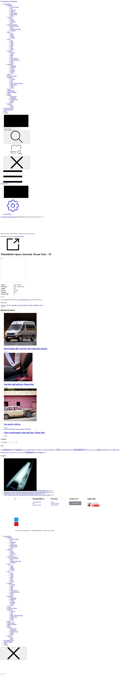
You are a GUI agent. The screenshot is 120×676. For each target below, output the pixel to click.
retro (10, 452)
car (18, 305)
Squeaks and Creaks (15, 29)
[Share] (3, 673)
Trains (12, 86)
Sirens (12, 16)
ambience (7, 449)
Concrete (12, 52)
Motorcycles (13, 85)
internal (25, 305)
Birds (11, 18)
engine (51, 449)
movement (103, 449)
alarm (2, 449)
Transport (12, 30)
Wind (11, 107)
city (36, 449)
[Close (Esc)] (1, 673)
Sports (8, 89)
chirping (34, 449)
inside (21, 305)
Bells (11, 40)
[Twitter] (16, 520)
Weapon (9, 95)
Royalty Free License (48, 530)
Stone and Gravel (14, 60)
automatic (14, 305)
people (3, 452)
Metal (11, 35)
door (45, 449)
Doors (8, 32)
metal (99, 449)
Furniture (12, 70)
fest (54, 449)
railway (7, 452)
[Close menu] (17, 162)
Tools (11, 73)
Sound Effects (7, 4)
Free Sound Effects (9, 108)
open (114, 449)
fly (55, 449)
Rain (11, 105)
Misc (11, 27)
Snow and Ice (14, 58)
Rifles (11, 102)
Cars (11, 80)
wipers (41, 305)
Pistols (12, 101)
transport (30, 305)
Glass (11, 43)
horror (72, 449)
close (39, 449)
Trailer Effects (10, 90)
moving (109, 449)
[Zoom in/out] (6, 673)
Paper (11, 48)
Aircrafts (12, 79)
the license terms (19, 236)
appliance (18, 450)
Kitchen (12, 71)
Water (11, 61)
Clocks (12, 68)
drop (48, 449)
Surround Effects (8, 109)
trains (24, 452)
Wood (12, 49)
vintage (36, 452)
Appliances (13, 65)
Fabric (12, 42)
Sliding (12, 36)
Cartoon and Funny (12, 24)
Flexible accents (14, 26)
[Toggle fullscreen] (4, 673)
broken (23, 449)
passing (117, 449)
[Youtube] (16, 524)
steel (22, 452)
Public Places (13, 13)
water (41, 452)
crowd (42, 449)
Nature (12, 11)
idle (88, 449)
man (96, 449)
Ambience (9, 5)
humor (86, 449)
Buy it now (3, 302)
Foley (8, 39)
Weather (9, 104)
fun (67, 449)
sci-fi (16, 452)
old (111, 449)
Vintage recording (11, 92)
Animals (9, 17)
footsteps (63, 449)
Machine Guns (14, 99)
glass (69, 449)
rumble (13, 452)
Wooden (12, 38)
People (9, 74)
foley (59, 449)
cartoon (29, 449)
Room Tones (13, 14)
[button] (75, 503)
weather (44, 452)
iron (91, 449)
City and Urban (14, 7)
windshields (36, 305)
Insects (12, 20)
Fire (11, 8)
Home (2, 217)
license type (25, 299)
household (78, 449)
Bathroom (13, 67)
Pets (11, 23)
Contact (6, 112)
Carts (11, 82)
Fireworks (13, 10)
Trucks (12, 87)
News (5, 111)
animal (13, 449)
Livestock (13, 21)
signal (19, 452)
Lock (11, 33)
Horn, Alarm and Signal (16, 83)
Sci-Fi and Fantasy (12, 76)
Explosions (13, 98)
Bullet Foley (13, 96)
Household (10, 64)
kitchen (93, 449)
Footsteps (9, 51)
